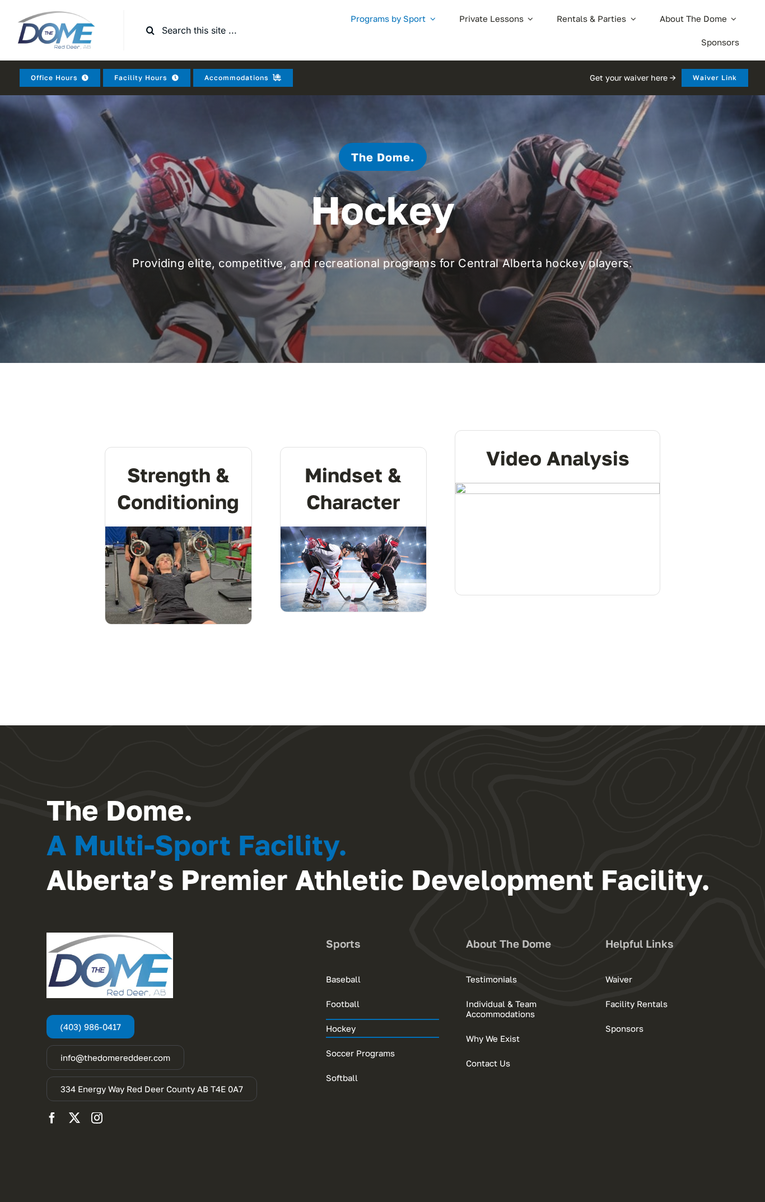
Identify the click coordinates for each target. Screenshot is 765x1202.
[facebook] (52, 1118)
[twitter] (74, 1118)
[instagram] (96, 1118)
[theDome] (56, 14)
